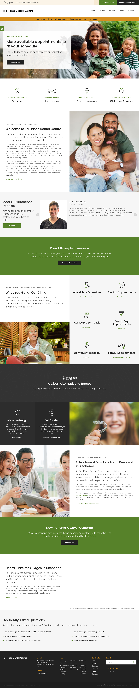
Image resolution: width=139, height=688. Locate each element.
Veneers (17, 101)
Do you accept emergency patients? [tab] (89, 632)
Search (118, 685)
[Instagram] (110, 671)
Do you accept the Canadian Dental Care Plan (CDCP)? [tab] (28, 632)
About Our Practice (13, 179)
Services (95, 666)
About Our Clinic (86, 297)
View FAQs (86, 327)
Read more (73, 221)
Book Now (121, 297)
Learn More (16, 438)
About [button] (93, 11)
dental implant (82, 495)
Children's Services (121, 101)
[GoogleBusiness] (113, 671)
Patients (112, 11)
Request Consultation (51, 438)
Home (94, 661)
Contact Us (69, 542)
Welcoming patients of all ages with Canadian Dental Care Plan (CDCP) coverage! (69, 19)
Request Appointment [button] (127, 2)
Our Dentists (11, 226)
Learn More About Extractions (87, 504)
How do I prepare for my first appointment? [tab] (92, 636)
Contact (131, 11)
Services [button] (102, 11)
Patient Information (69, 263)
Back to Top (132, 685)
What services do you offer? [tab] (85, 640)
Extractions (52, 101)
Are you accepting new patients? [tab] (18, 636)
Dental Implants (87, 101)
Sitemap (124, 685)
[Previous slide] (37, 214)
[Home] (18, 11)
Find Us (86, 357)
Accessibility (111, 685)
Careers (121, 11)
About (94, 663)
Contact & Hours (12, 597)
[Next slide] (135, 214)
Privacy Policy (101, 685)
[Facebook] (107, 671)
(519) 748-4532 (42, 673)
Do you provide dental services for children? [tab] (23, 640)
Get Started (15, 62)
